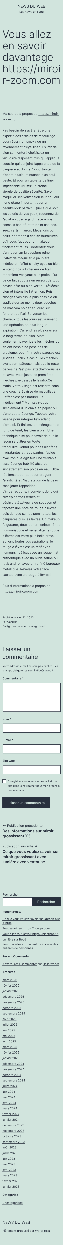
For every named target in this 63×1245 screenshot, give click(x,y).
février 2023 (10, 1181)
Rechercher (10, 894)
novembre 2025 (13, 1002)
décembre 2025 (13, 996)
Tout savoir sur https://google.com (26, 928)
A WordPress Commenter (19, 964)
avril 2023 (9, 1169)
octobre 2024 (11, 1075)
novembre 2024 (13, 1069)
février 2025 (10, 1052)
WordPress (42, 1230)
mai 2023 (8, 1164)
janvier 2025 (10, 1058)
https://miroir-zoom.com (20, 591)
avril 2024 (9, 1103)
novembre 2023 (13, 1130)
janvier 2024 (11, 1119)
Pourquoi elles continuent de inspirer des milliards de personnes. (30, 946)
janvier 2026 (10, 991)
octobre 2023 (11, 1136)
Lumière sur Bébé (14, 939)
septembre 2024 (13, 1080)
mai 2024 (8, 1097)
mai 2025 (8, 1036)
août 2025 (9, 1019)
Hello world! (51, 964)
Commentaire (13, 678)
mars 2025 (9, 1047)
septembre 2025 (13, 1013)
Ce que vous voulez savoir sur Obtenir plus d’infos (31, 920)
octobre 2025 (11, 1008)
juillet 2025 (9, 1024)
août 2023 (9, 1147)
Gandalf (12, 621)
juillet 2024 (9, 1086)
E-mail (7, 740)
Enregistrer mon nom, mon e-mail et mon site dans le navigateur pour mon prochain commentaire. (34, 786)
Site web (8, 760)
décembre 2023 (13, 1125)
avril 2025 (9, 1041)
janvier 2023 (10, 1186)
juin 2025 (8, 1030)
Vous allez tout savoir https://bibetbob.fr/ (30, 934)
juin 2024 (8, 1091)
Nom (6, 719)
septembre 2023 (13, 1142)
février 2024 (10, 1114)
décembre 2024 (13, 1063)
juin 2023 (8, 1158)
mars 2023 (9, 1175)
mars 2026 (9, 980)
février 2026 (10, 985)
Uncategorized (35, 626)
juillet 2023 (9, 1153)
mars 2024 (9, 1108)
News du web (31, 6)
